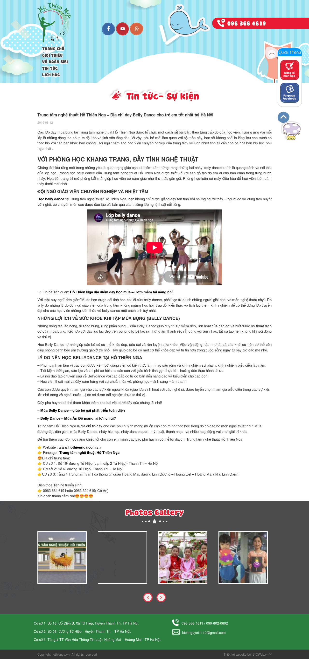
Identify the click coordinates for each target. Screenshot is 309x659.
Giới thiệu (52, 55)
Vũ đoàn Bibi (55, 61)
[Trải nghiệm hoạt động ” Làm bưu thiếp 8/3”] (243, 557)
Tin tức (50, 68)
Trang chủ (53, 48)
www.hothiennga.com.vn (80, 447)
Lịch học (51, 74)
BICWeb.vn (260, 654)
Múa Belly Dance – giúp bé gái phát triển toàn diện (82, 410)
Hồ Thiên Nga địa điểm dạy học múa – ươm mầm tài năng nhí (121, 292)
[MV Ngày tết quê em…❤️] (182, 557)
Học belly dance (50, 199)
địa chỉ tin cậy (91, 425)
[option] (64, 557)
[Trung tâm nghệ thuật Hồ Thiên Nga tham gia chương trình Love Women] (62, 557)
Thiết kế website (235, 654)
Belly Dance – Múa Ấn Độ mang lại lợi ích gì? (78, 418)
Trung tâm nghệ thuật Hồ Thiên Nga (89, 452)
